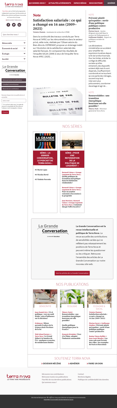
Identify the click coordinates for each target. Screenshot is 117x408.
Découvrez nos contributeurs (11, 89)
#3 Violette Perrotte (43, 179)
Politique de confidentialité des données (93, 379)
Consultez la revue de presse (10, 84)
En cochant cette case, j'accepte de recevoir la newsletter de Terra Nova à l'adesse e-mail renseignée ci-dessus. (12, 106)
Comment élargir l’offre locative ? (72, 204)
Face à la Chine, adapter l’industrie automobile (71, 336)
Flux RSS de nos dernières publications (56, 379)
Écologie (5, 53)
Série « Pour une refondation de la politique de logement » (72, 159)
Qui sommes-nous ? (37, 3)
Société (5, 59)
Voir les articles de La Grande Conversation (72, 273)
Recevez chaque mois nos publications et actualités (13, 96)
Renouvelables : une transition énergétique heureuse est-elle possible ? (99, 100)
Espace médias (80, 3)
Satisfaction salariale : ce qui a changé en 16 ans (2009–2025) (57, 24)
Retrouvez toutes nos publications (12, 80)
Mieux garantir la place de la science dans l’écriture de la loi (44, 326)
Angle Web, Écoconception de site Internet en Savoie (58, 399)
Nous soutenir (95, 3)
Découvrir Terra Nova (14, 20)
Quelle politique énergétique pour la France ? (70, 327)
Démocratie (7, 43)
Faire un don (95, 363)
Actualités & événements (60, 3)
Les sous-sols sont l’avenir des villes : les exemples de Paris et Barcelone (98, 340)
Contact (81, 374)
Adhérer (74, 363)
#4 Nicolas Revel (41, 175)
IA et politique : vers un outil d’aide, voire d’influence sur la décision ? (44, 315)
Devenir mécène (52, 363)
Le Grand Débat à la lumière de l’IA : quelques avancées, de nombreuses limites (45, 338)
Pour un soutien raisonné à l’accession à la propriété (71, 192)
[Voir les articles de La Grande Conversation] (53, 231)
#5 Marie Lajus (41, 170)
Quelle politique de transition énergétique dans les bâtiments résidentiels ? (71, 177)
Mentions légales (84, 377)
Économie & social (9, 48)
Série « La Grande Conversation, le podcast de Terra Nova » (45, 158)
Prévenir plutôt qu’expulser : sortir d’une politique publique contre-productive (98, 23)
